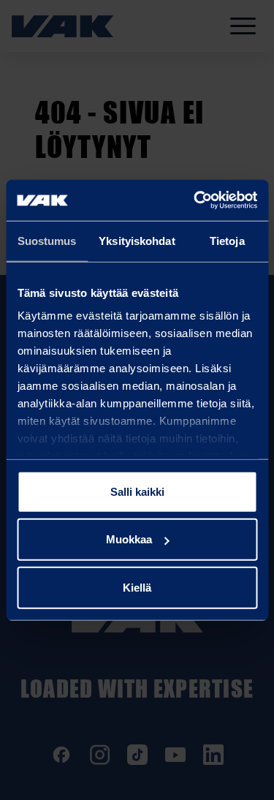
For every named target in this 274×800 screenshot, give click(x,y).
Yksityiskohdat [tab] (137, 240)
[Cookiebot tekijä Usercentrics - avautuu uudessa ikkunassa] (195, 200)
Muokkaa (129, 539)
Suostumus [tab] (47, 240)
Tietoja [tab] (227, 240)
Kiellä (137, 587)
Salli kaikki (137, 491)
